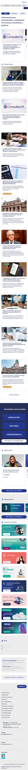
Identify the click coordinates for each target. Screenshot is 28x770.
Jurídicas (22, 13)
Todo (5, 13)
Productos (4, 699)
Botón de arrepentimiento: (10, 660)
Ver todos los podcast (14, 516)
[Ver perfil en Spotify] (21, 736)
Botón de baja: (6, 666)
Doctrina (14, 426)
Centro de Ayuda (5, 717)
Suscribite (6, 548)
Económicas (14, 13)
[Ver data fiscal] (14, 756)
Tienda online (4, 695)
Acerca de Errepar (5, 715)
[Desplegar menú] (2, 2)
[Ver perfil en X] (5, 736)
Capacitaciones (5, 692)
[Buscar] (5, 2)
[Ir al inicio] (7, 686)
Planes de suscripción (6, 697)
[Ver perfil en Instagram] (14, 736)
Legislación (14, 417)
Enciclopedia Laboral (6, 710)
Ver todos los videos (14, 490)
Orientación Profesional (7, 706)
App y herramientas (6, 701)
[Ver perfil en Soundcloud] (17, 736)
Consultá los (14, 677)
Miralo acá (6, 534)
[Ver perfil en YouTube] (11, 736)
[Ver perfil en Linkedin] (8, 736)
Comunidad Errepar (6, 713)
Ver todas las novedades (14, 440)
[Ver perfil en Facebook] (2, 736)
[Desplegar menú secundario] (19, 2)
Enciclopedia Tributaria (7, 708)
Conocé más (6, 562)
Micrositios (4, 704)
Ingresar (24, 2)
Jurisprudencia (14, 434)
